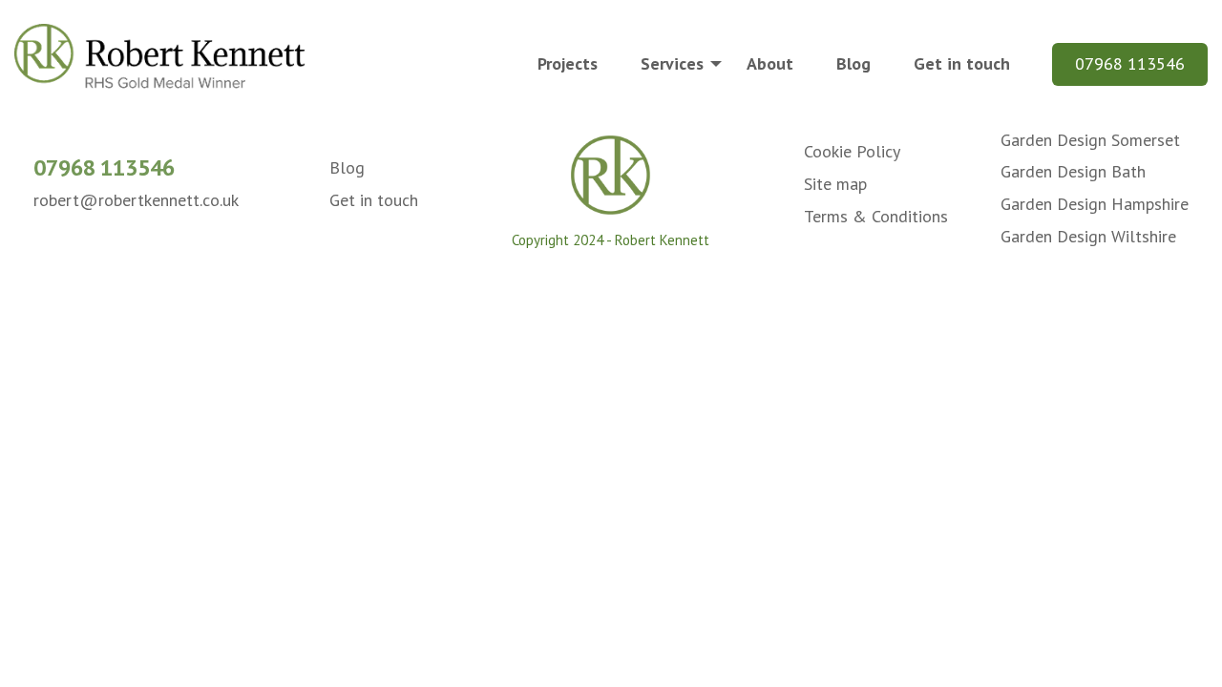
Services (672, 63)
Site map (835, 184)
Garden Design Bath (1073, 171)
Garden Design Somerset (1090, 140)
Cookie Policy (852, 151)
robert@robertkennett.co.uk (136, 200)
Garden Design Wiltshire (1088, 236)
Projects (567, 63)
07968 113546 (1130, 63)
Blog (853, 63)
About (770, 63)
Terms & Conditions (876, 216)
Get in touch (962, 63)
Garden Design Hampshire (1095, 204)
